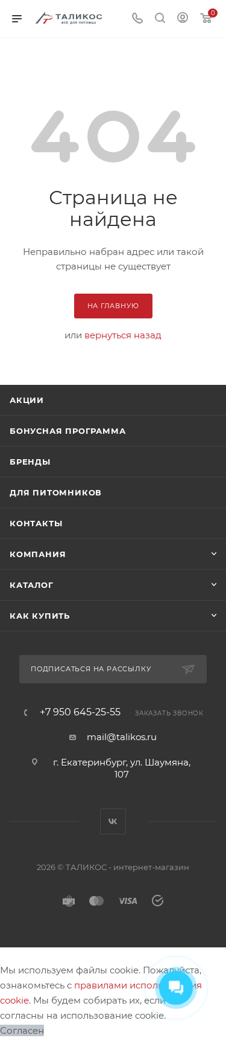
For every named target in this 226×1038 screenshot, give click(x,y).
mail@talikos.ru (122, 737)
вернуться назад (123, 335)
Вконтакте (113, 821)
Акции (27, 400)
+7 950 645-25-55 (80, 712)
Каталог (32, 585)
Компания (38, 554)
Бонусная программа (67, 431)
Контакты (36, 523)
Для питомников (56, 492)
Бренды (30, 461)
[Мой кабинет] (182, 19)
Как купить (40, 616)
